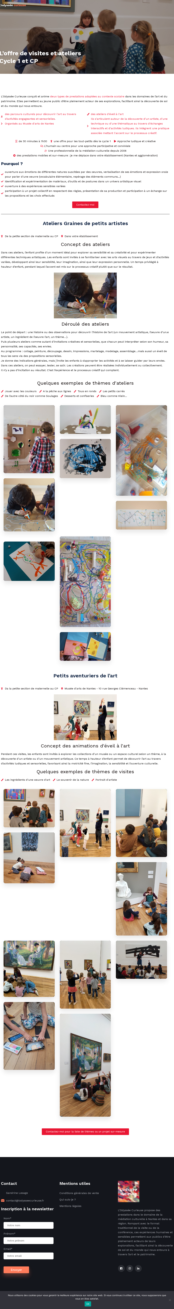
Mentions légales (70, 1206)
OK (88, 1304)
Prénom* (9, 1233)
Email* (8, 1248)
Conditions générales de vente (79, 1193)
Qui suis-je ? (67, 1199)
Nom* (7, 1218)
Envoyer (16, 1270)
